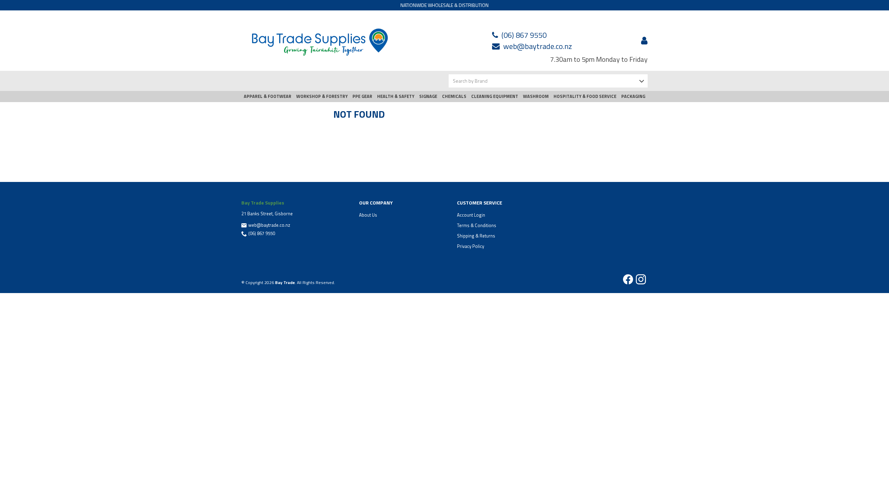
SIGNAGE (428, 96)
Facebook (628, 279)
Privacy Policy (470, 246)
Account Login (471, 214)
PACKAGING (633, 96)
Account (643, 40)
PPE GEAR (362, 96)
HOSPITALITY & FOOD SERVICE (585, 96)
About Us (368, 214)
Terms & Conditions (476, 225)
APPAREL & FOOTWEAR (267, 96)
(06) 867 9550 (524, 35)
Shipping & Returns (476, 235)
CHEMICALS (454, 96)
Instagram (641, 279)
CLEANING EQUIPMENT (494, 96)
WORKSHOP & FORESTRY (322, 96)
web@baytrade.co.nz (537, 46)
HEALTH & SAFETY (395, 96)
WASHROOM (536, 96)
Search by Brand (470, 80)
